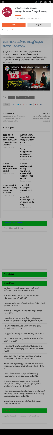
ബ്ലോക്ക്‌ (39, 25)
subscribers (12, 30)
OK (13, 25)
